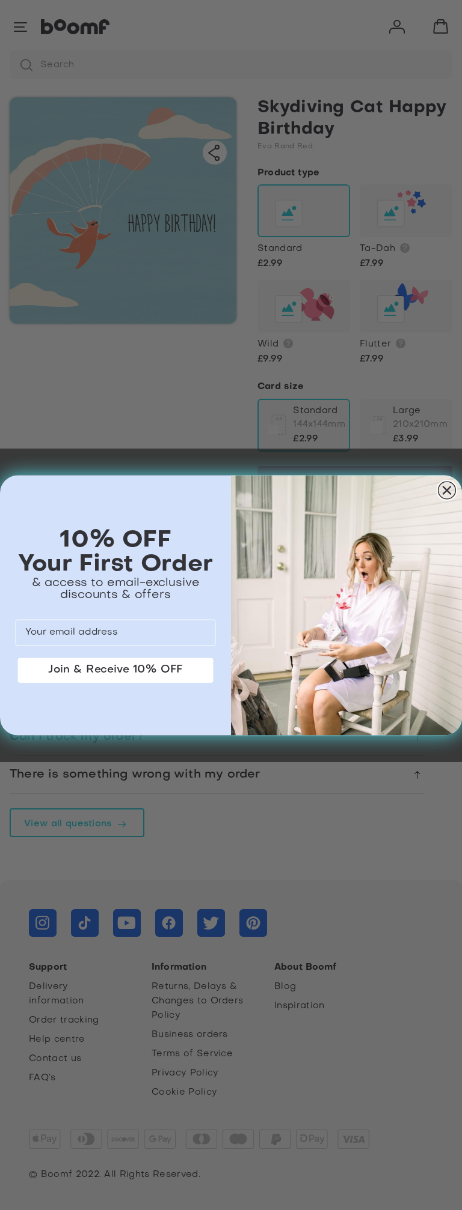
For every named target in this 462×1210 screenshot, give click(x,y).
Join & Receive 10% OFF (115, 669)
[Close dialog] (447, 490)
